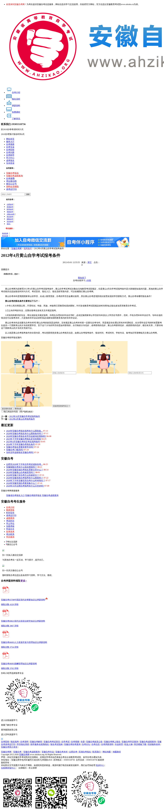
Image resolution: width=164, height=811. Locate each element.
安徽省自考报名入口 (15, 495)
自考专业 (10, 147)
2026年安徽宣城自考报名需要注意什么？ (24, 470)
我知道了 (82, 278)
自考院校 (10, 150)
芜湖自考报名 (85, 752)
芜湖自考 (10, 207)
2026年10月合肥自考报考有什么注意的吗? (25, 486)
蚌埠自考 (10, 209)
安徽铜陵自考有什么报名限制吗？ (21, 467)
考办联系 (10, 534)
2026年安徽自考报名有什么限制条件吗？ (24, 433)
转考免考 (10, 531)
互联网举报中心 (8, 768)
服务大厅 (10, 142)
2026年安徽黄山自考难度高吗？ (20, 472)
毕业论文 (10, 529)
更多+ (9, 224)
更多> (23, 580)
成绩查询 (10, 518)
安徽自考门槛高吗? (14, 450)
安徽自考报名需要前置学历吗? (20, 447)
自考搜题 (10, 144)
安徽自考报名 (12, 173)
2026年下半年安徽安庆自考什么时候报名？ (25, 480)
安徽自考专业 (48, 752)
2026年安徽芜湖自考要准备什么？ (21, 483)
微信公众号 (11, 184)
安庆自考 (10, 221)
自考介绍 (10, 507)
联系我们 (96, 752)
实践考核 (10, 526)
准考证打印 (11, 189)
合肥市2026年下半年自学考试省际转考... (24, 464)
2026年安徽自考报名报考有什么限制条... (24, 431)
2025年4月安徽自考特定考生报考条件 (23, 442)
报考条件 (28, 248)
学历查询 (10, 537)
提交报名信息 (7, 409)
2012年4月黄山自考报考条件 (22, 419)
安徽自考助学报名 (33, 495)
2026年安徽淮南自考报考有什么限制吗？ (24, 478)
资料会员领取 (12, 186)
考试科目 (10, 521)
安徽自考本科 (61, 752)
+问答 (88, 280)
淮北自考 (10, 217)
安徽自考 (17, 752)
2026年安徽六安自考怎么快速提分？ (22, 475)
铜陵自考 (10, 219)
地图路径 (117, 752)
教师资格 (10, 510)
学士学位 (10, 523)
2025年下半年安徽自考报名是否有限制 (23, 439)
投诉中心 (100, 765)
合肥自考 (10, 204)
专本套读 (10, 163)
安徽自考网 (16, 248)
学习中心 (10, 158)
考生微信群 (11, 181)
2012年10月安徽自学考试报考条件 (24, 416)
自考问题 (10, 152)
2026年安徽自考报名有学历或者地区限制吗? (26, 436)
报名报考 (5, 233)
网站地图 (106, 752)
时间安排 (10, 513)
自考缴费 (10, 178)
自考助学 (10, 155)
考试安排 (5, 236)
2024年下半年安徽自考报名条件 (20, 444)
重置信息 (18, 409)
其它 (90, 262)
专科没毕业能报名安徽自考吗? (20, 452)
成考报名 (10, 160)
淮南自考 (10, 212)
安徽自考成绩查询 (14, 176)
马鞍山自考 (10, 214)
